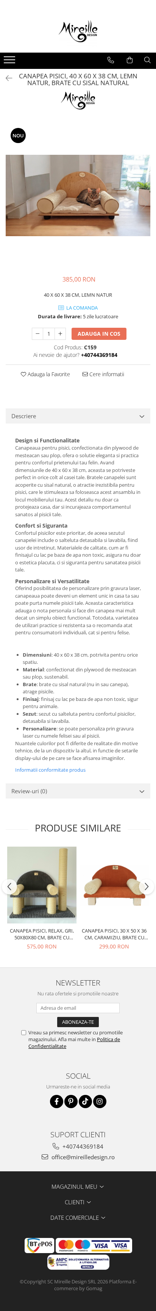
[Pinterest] (71, 1101)
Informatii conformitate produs (50, 769)
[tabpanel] (78, 195)
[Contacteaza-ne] (110, 60)
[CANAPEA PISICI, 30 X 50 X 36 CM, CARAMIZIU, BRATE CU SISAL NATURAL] (114, 885)
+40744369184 (82, 1146)
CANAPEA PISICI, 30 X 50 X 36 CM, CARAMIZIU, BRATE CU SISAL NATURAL (114, 934)
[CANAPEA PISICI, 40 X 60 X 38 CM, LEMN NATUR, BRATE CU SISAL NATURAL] (78, 195)
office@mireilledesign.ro (82, 1157)
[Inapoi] (5, 78)
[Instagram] (99, 1101)
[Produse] (10, 62)
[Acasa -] (78, 33)
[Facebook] (56, 1101)
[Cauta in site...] (147, 60)
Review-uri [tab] (29, 791)
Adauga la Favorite (48, 374)
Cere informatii (106, 374)
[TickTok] (85, 1101)
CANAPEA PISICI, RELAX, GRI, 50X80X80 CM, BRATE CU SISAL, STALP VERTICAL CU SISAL (42, 934)
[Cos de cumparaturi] (130, 60)
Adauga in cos (99, 333)
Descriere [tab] (23, 416)
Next (144, 203)
